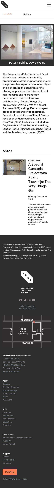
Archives (7, 425)
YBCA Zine (7, 400)
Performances (9, 419)
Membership (8, 460)
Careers (6, 384)
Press (5, 396)
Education (7, 422)
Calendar (7, 412)
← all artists (7, 14)
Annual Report (9, 393)
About (5, 381)
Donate (6, 456)
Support (6, 453)
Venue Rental (9, 444)
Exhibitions (8, 415)
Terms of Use (22, 479)
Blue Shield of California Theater (17, 438)
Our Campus (8, 434)
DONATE (9, 472)
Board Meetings (10, 390)
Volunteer (7, 463)
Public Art (7, 441)
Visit (5, 409)
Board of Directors (11, 387)
